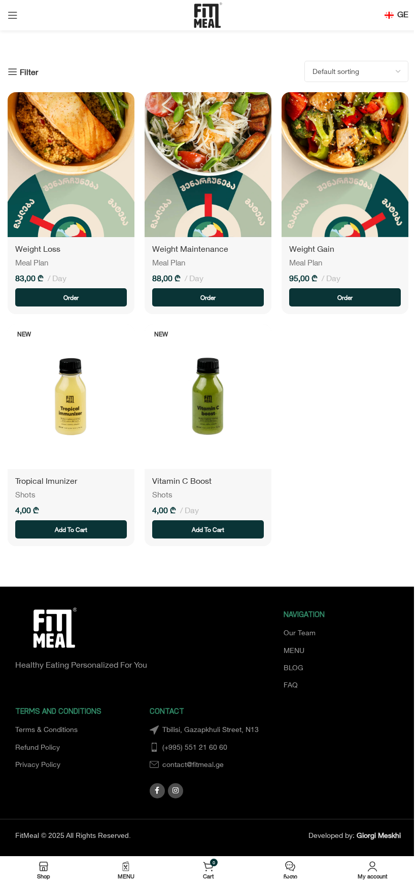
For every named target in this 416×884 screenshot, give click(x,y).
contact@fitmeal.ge (193, 764)
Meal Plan (31, 262)
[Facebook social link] (157, 790)
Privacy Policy (37, 764)
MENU (294, 650)
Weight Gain (311, 249)
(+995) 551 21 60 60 (194, 747)
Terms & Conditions (46, 729)
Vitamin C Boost (182, 481)
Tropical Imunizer (46, 481)
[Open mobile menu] (13, 15)
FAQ (291, 684)
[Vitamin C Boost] (208, 396)
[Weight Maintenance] (208, 164)
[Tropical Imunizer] (71, 396)
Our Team (300, 632)
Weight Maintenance (190, 249)
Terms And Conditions (58, 712)
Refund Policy (37, 747)
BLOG (293, 667)
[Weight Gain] (345, 164)
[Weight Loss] (71, 164)
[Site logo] (207, 14)
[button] (71, 529)
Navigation (304, 615)
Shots (25, 494)
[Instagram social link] (175, 790)
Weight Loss (37, 249)
